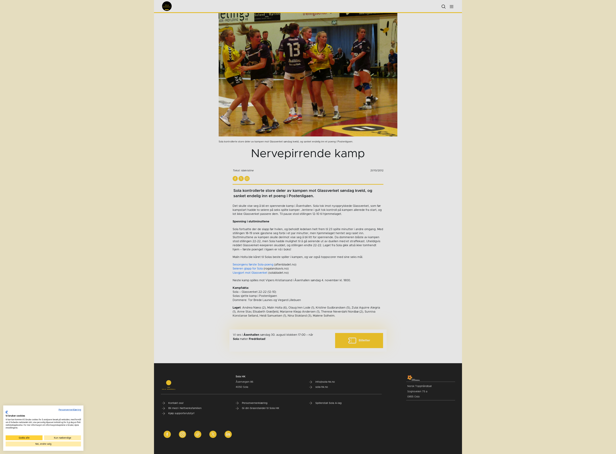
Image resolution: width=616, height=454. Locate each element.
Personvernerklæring (70, 409)
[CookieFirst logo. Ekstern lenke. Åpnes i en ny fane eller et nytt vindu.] (7, 412)
